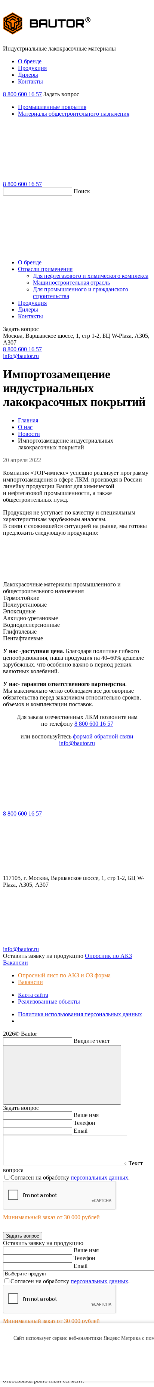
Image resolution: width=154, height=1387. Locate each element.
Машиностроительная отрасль (71, 282)
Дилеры (28, 75)
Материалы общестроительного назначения (73, 113)
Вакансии (30, 982)
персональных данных (99, 1177)
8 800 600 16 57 (22, 94)
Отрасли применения (45, 269)
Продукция (32, 68)
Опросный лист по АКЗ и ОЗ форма (64, 975)
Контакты (30, 81)
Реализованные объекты (49, 1001)
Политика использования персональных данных (80, 1014)
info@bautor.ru (21, 356)
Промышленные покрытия (52, 107)
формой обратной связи (103, 736)
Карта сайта (33, 995)
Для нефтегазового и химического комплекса (90, 276)
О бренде (29, 61)
